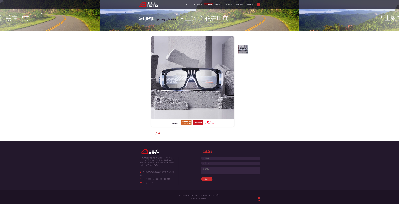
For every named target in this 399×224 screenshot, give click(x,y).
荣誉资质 (218, 4)
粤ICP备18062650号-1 (212, 195)
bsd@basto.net (148, 183)
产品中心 (208, 4)
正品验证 (250, 4)
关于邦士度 (198, 4)
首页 (187, 4)
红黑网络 (202, 198)
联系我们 (239, 4)
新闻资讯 (229, 4)
